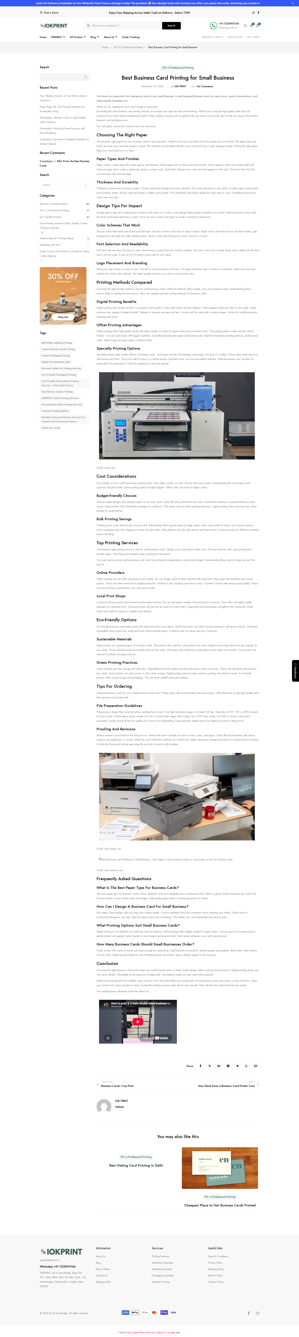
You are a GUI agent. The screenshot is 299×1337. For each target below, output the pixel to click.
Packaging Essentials (163, 1275)
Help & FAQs (235, 37)
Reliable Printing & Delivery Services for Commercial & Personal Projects (63, 419)
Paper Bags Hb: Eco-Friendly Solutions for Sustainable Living (62, 109)
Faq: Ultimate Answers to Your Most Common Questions (63, 98)
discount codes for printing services (61, 368)
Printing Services (160, 1256)
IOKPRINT (56, 37)
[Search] (85, 185)
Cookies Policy (215, 1282)
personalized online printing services (62, 404)
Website (119, 1106)
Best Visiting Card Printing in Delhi (136, 1165)
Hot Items (253, 37)
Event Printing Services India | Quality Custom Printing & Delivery (64, 226)
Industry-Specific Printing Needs (57, 238)
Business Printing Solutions (54, 204)
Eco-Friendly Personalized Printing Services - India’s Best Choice (60, 383)
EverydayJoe (46, 161)
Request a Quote (212, 37)
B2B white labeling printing (57, 342)
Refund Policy (215, 1275)
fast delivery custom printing (57, 391)
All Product (76, 37)
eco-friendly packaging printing (59, 374)
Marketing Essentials (162, 1263)
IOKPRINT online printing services (60, 398)
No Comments (205, 86)
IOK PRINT (180, 86)
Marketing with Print (50, 245)
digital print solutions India (56, 362)
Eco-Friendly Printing (50, 217)
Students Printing (160, 1282)
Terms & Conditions (218, 1256)
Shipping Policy (216, 1269)
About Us (109, 37)
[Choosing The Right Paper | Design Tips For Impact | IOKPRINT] (253, 13)
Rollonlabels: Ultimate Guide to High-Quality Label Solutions (63, 120)
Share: (190, 1066)
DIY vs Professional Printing (178, 67)
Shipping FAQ (103, 1282)
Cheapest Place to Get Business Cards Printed (220, 1205)
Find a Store (51, 12)
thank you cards (51, 428)
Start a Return (103, 1269)
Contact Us (101, 1275)
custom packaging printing (56, 355)
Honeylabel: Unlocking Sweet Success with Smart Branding (62, 131)
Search (171, 25)
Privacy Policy (215, 1263)
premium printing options (55, 411)
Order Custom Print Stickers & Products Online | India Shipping (64, 254)
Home (43, 37)
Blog (93, 37)
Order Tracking (131, 37)
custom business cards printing (58, 349)
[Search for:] (65, 185)
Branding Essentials (162, 1269)
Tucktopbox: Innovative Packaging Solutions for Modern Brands (64, 142)
